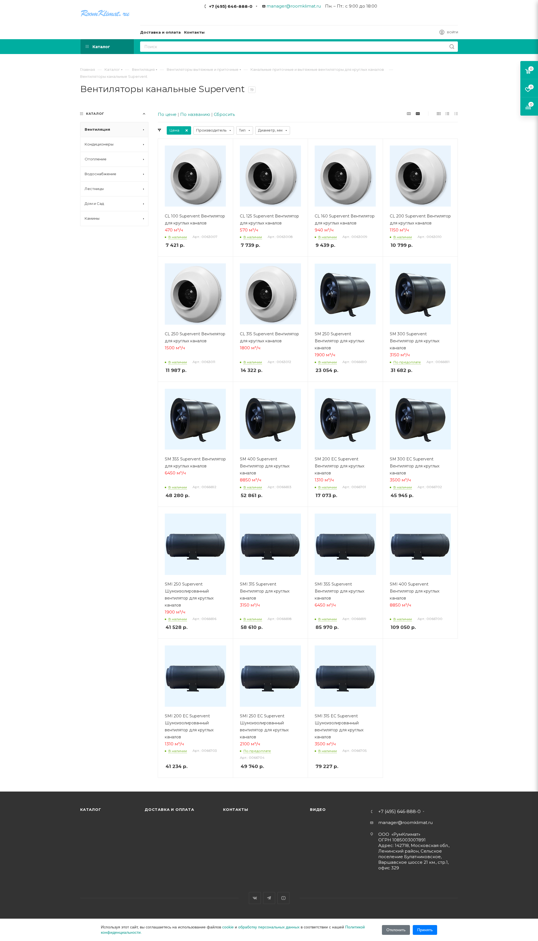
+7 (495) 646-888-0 (230, 6)
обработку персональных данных (269, 927)
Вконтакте (255, 898)
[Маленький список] (409, 113)
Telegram (269, 898)
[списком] (447, 113)
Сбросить (224, 114)
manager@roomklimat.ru (293, 6)
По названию (195, 114)
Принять (425, 930)
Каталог (90, 809)
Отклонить (395, 930)
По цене (167, 114)
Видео (318, 809)
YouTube (283, 898)
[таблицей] (456, 113)
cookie (228, 927)
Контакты (235, 809)
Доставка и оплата (169, 809)
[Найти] (452, 46)
